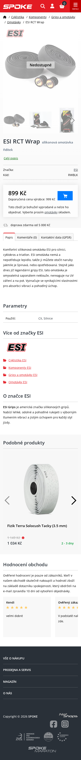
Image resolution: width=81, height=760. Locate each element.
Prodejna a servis (17, 670)
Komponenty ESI (20, 368)
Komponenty (38, 17)
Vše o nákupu (13, 658)
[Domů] (4, 17)
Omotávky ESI (18, 382)
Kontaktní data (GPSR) (56, 237)
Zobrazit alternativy (65, 195)
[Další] (73, 500)
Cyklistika (17, 17)
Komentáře (27, 237)
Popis (9, 237)
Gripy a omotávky (63, 17)
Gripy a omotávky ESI (23, 375)
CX (40, 318)
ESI (76, 170)
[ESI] (40, 349)
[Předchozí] (7, 500)
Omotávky (14, 22)
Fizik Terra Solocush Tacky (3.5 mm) (37, 525)
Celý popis (11, 158)
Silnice (48, 318)
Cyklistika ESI (17, 360)
